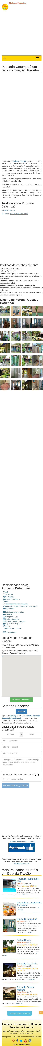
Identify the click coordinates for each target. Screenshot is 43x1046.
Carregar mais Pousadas (19, 1013)
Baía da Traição (19, 161)
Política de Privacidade (21, 1045)
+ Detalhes (24, 895)
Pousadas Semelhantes (21, 700)
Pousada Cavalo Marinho (25, 988)
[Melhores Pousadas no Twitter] (21, 1041)
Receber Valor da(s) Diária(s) (15, 785)
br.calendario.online (21, 864)
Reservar (21, 711)
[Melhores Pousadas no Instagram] (30, 1041)
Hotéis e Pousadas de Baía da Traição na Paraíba (21, 1026)
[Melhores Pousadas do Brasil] (5, 58)
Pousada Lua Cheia (27, 963)
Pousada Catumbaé (27, 919)
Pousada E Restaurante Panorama (29, 904)
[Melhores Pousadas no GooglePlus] (13, 1041)
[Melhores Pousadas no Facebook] (17, 1041)
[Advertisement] (21, 32)
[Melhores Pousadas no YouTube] (26, 1041)
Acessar (15, 214)
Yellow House (24, 940)
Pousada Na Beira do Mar (28, 880)
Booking (13, 716)
